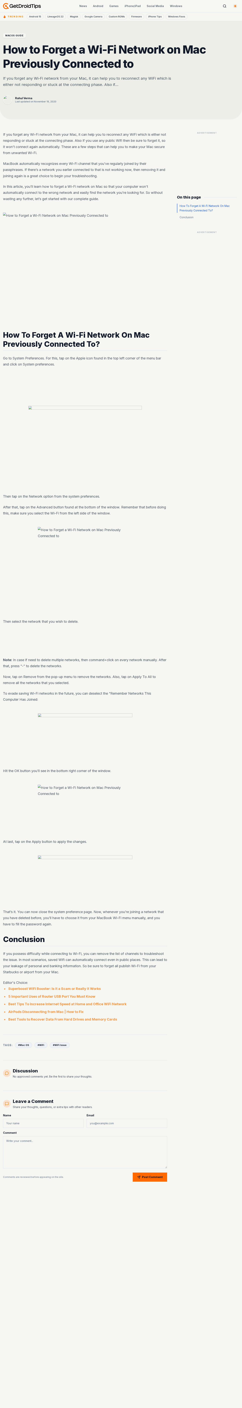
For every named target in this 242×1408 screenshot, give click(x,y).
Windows (176, 6)
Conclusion (186, 217)
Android (98, 6)
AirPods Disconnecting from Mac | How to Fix (46, 1012)
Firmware (136, 16)
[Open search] (224, 6)
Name (7, 1115)
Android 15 (35, 16)
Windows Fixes (176, 16)
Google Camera (93, 16)
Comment (10, 1132)
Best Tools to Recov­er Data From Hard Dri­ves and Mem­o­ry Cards (62, 1019)
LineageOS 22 (55, 16)
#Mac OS (23, 1045)
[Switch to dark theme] (235, 6)
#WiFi (41, 1045)
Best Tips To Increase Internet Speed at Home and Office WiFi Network (67, 1004)
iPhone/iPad (133, 6)
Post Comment (152, 1177)
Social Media (155, 6)
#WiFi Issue (60, 1045)
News (83, 6)
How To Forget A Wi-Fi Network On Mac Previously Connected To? (205, 208)
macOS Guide (14, 35)
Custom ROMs (117, 16)
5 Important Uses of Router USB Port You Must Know (51, 996)
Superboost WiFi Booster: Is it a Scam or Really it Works (54, 989)
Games (114, 6)
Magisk (74, 16)
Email (90, 1115)
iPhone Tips (155, 16)
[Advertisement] (85, 383)
